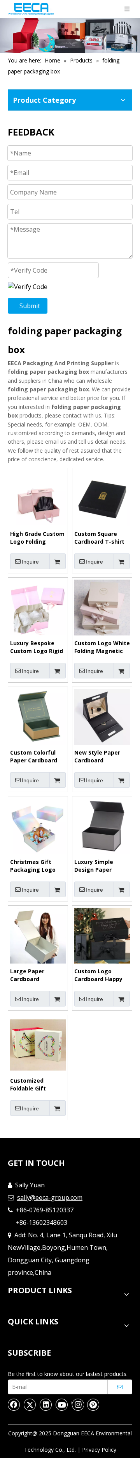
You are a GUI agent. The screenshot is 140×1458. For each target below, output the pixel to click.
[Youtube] (62, 1404)
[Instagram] (78, 1404)
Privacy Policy (99, 1449)
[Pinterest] (93, 1404)
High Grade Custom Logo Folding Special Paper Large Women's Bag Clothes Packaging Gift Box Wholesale (38, 538)
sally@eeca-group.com (49, 1197)
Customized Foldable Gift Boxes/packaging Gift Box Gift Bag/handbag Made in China (37, 1084)
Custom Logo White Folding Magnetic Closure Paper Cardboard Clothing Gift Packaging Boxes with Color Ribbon (102, 647)
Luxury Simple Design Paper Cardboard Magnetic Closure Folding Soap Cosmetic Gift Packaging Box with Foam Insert (102, 866)
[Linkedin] (46, 1404)
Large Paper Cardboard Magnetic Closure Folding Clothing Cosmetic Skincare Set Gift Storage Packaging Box (36, 975)
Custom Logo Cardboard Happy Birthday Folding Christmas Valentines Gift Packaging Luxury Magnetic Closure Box (99, 975)
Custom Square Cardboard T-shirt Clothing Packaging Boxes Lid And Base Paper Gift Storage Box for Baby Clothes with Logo (102, 538)
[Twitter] (30, 1404)
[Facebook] (14, 1404)
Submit (29, 306)
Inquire (30, 562)
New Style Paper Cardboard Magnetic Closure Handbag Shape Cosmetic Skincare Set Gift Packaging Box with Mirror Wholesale (101, 756)
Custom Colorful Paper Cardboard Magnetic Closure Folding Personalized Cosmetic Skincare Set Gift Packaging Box (36, 756)
